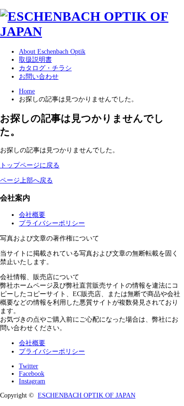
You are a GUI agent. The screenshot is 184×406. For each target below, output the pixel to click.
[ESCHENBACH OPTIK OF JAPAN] (92, 31)
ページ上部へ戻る (26, 180)
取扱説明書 (35, 59)
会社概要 (32, 214)
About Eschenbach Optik (52, 51)
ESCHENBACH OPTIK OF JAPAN (86, 395)
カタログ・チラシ (45, 68)
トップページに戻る (29, 165)
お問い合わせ (39, 76)
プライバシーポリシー (52, 223)
